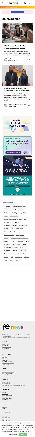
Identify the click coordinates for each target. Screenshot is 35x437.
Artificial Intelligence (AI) (10, 209)
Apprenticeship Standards (18, 206)
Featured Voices (6, 383)
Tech (12, 257)
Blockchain (7, 213)
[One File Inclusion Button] (17, 126)
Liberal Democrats (9, 235)
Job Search (5, 374)
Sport (20, 250)
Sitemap (4, 350)
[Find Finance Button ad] (17, 146)
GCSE (12, 228)
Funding (6, 228)
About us (4, 341)
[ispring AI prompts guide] (17, 166)
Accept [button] (23, 434)
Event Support (5, 399)
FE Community (6, 344)
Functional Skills (23, 225)
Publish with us (6, 345)
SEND (21, 247)
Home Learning (19, 228)
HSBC (9, 59)
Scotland (16, 247)
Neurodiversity (20, 241)
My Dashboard (6, 420)
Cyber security (16, 222)
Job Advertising (6, 397)
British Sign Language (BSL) (19, 213)
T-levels (6, 257)
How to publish (6, 416)
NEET (13, 241)
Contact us (5, 343)
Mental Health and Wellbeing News (19, 238)
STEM (25, 250)
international (7, 232)
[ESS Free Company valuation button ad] (17, 186)
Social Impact (5, 364)
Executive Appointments (8, 372)
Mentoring (6, 241)
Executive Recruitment (7, 373)
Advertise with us (6, 347)
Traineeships (18, 257)
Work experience (14, 260)
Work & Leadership (7, 361)
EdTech (4, 359)
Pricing (4, 392)
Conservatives (14, 216)
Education (4, 357)
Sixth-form (7, 250)
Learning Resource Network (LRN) (17, 104)
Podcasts (4, 407)
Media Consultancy (7, 398)
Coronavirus (7, 222)
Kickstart (15, 232)
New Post (4, 419)
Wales (5, 260)
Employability (5, 360)
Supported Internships (10, 254)
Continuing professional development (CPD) (15, 219)
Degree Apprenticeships (10, 225)
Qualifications (7, 247)
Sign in (30, 3)
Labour (21, 232)
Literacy (6, 238)
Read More (28, 431)
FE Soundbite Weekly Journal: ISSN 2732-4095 (13, 385)
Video (3, 408)
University (26, 257)
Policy (18, 244)
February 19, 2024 (12, 106)
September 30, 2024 (13, 60)
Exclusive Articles (6, 382)
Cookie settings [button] (12, 434)
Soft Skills (14, 250)
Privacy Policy (5, 348)
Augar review (22, 209)
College (6, 216)
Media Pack (5, 394)
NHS (27, 241)
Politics (24, 244)
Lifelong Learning (20, 235)
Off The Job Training (9, 244)
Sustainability (21, 254)
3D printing (7, 206)
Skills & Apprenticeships (8, 363)
